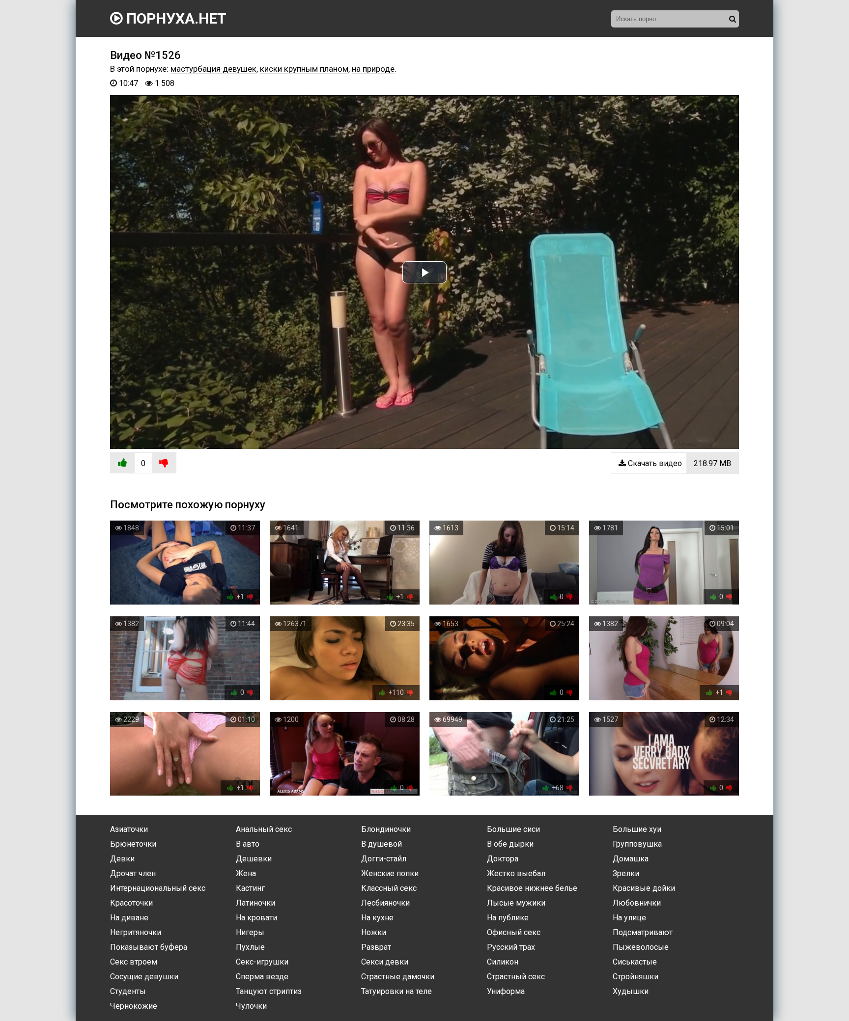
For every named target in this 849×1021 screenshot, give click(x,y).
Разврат (376, 947)
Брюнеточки (133, 844)
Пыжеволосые (641, 947)
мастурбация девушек (213, 69)
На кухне (377, 917)
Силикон (502, 961)
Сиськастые (635, 961)
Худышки (631, 991)
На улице (629, 917)
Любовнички (637, 903)
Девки (122, 858)
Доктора (502, 858)
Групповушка (637, 844)
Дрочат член (133, 873)
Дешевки (254, 858)
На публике (508, 917)
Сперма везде (262, 976)
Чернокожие (133, 1006)
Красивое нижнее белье (532, 888)
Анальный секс (264, 829)
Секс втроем (133, 961)
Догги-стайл (383, 858)
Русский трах (511, 947)
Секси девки (384, 961)
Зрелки (626, 873)
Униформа (506, 991)
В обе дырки (510, 844)
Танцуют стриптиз (269, 991)
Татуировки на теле (396, 991)
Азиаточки (129, 829)
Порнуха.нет (174, 18)
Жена (246, 873)
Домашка (631, 858)
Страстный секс (516, 976)
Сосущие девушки (144, 976)
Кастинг (250, 888)
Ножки (373, 932)
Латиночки (255, 903)
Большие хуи (637, 829)
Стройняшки (635, 976)
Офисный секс (513, 932)
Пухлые (250, 947)
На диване (129, 917)
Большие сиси (513, 829)
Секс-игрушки (262, 961)
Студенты (128, 991)
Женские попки (390, 873)
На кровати (256, 917)
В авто (247, 844)
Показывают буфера (148, 947)
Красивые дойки (644, 888)
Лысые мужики (516, 903)
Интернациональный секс (157, 888)
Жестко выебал (516, 873)
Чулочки (251, 1006)
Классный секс (389, 888)
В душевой (381, 844)
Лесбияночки (385, 903)
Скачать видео (678, 463)
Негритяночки (135, 932)
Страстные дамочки (397, 976)
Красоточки (131, 903)
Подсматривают (643, 932)
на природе (373, 69)
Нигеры (250, 932)
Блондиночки (386, 829)
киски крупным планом (304, 69)
